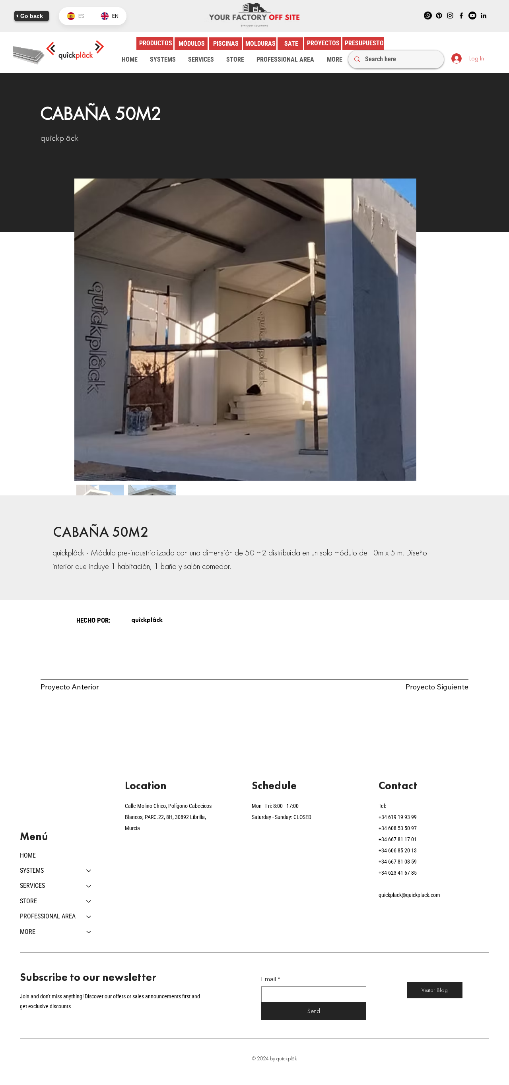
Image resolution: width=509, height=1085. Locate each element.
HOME (28, 855)
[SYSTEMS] (89, 870)
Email (270, 979)
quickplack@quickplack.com (409, 895)
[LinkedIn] (484, 15)
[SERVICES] (89, 885)
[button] (163, 59)
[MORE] (89, 931)
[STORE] (89, 901)
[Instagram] (450, 15)
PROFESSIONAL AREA (48, 916)
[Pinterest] (439, 15)
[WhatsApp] (428, 15)
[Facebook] (461, 15)
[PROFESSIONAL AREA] (89, 916)
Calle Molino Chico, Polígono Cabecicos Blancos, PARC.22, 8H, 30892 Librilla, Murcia (168, 817)
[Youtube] (472, 15)
